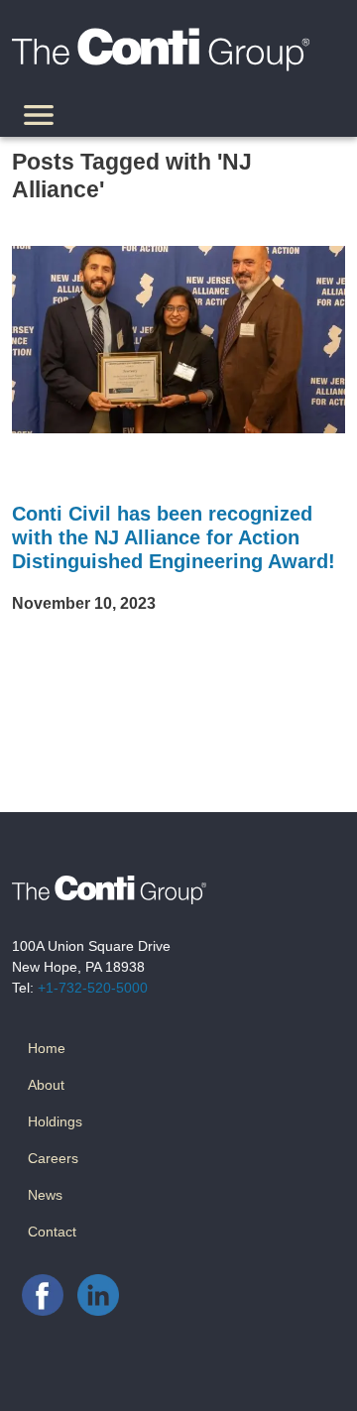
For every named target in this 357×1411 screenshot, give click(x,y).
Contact (52, 1231)
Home (46, 1048)
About (46, 1085)
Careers (53, 1158)
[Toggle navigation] (38, 118)
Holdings (55, 1121)
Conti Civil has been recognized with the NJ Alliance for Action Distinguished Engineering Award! (173, 537)
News (45, 1195)
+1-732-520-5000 (93, 988)
